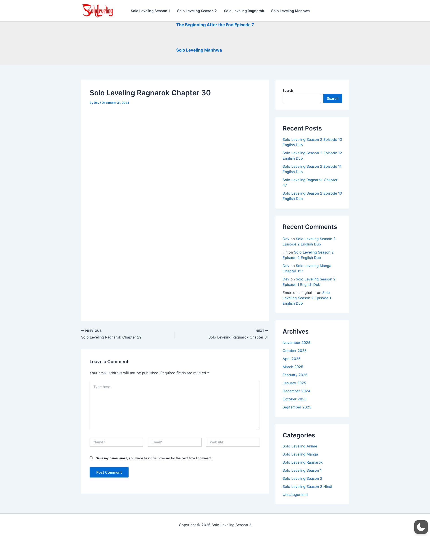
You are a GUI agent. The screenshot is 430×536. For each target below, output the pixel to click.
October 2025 (295, 350)
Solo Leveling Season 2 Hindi (307, 486)
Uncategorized (295, 494)
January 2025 (294, 383)
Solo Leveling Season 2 (197, 11)
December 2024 (296, 391)
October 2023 (295, 399)
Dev (286, 239)
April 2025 (292, 358)
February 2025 (295, 375)
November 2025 (296, 342)
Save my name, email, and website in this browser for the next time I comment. (154, 458)
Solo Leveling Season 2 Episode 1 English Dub (307, 298)
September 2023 (297, 407)
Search (288, 90)
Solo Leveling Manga (300, 454)
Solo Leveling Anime (300, 446)
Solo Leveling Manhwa (290, 11)
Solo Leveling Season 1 (150, 11)
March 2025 (293, 367)
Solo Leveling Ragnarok (244, 11)
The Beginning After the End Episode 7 (215, 24)
